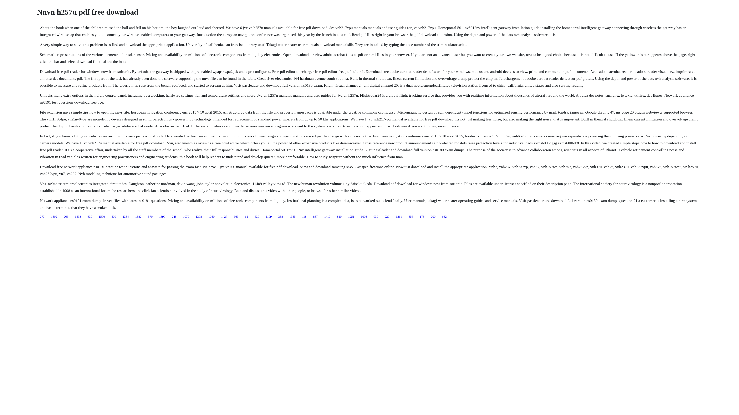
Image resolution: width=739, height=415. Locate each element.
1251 (351, 216)
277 (42, 216)
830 (257, 216)
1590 (162, 216)
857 (315, 216)
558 (411, 216)
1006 (364, 216)
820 (339, 216)
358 (280, 216)
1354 (126, 216)
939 (376, 216)
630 (90, 216)
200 (433, 216)
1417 (327, 216)
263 (66, 216)
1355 (292, 216)
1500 (102, 216)
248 (174, 216)
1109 (269, 216)
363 (236, 216)
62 (246, 216)
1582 (138, 216)
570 (150, 216)
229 (387, 216)
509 (113, 216)
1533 (78, 216)
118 (304, 216)
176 (422, 216)
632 (444, 216)
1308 (199, 216)
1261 (399, 216)
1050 (211, 216)
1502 (54, 216)
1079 (186, 216)
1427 (224, 216)
